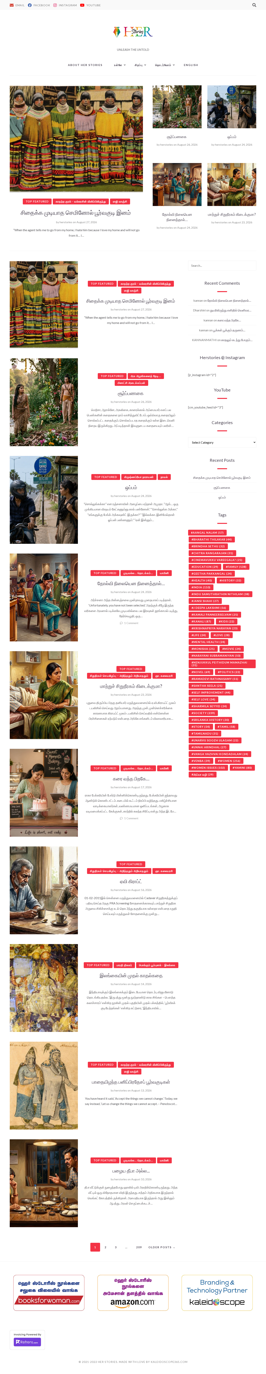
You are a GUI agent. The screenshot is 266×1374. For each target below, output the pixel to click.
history (231, 580)
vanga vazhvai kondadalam (220, 754)
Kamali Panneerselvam (215, 614)
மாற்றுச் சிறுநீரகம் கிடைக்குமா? (232, 214)
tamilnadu (205, 733)
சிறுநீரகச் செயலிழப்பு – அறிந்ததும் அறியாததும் (119, 675)
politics (230, 672)
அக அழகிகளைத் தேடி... (146, 376)
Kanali (202, 621)
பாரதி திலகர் (124, 965)
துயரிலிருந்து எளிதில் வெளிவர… (230, 310)
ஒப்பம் (231, 136)
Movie (232, 648)
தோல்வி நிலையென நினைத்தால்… (177, 217)
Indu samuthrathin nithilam (221, 594)
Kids (227, 621)
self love (204, 699)
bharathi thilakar (212, 539)
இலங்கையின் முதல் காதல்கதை (131, 975)
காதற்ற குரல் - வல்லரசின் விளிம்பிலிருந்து (81, 201)
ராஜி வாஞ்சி (120, 201)
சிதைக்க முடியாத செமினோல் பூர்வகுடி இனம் (76, 212)
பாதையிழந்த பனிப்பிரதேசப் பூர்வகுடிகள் (131, 1082)
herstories (66, 222)
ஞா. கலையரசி (164, 675)
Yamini (243, 767)
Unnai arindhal (209, 747)
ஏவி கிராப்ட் (131, 881)
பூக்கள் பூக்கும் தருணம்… (229, 330)
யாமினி (164, 573)
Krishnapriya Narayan (215, 628)
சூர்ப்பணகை (177, 136)
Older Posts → (162, 1247)
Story (201, 726)
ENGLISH (191, 65)
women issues (209, 767)
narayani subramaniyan (217, 655)
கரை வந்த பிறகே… (131, 778)
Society (204, 713)
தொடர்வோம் (163, 65)
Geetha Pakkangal (212, 573)
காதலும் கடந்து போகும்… (237, 340)
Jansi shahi (206, 601)
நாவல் (164, 477)
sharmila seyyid (210, 706)
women (230, 760)
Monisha (204, 648)
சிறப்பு (139, 65)
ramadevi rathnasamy (215, 678)
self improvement (212, 692)
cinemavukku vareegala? (217, 560)
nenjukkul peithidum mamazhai (219, 664)
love (222, 635)
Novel (201, 672)
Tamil (227, 726)
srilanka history (211, 719)
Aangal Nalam (208, 532)
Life (199, 635)
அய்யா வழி (203, 774)
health (202, 580)
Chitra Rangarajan (213, 553)
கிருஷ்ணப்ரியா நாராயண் (139, 477)
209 (139, 1247)
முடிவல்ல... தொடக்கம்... (138, 573)
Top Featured (37, 201)
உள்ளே (118, 65)
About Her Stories (85, 65)
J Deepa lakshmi (209, 607)
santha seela (208, 685)
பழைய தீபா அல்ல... (131, 1170)
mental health (209, 642)
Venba (201, 760)
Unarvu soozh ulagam (216, 740)
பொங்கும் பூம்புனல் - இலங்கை (157, 965)
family (237, 566)
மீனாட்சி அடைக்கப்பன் (131, 382)
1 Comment (131, 623)
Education (205, 566)
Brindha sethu (209, 546)
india (202, 587)
